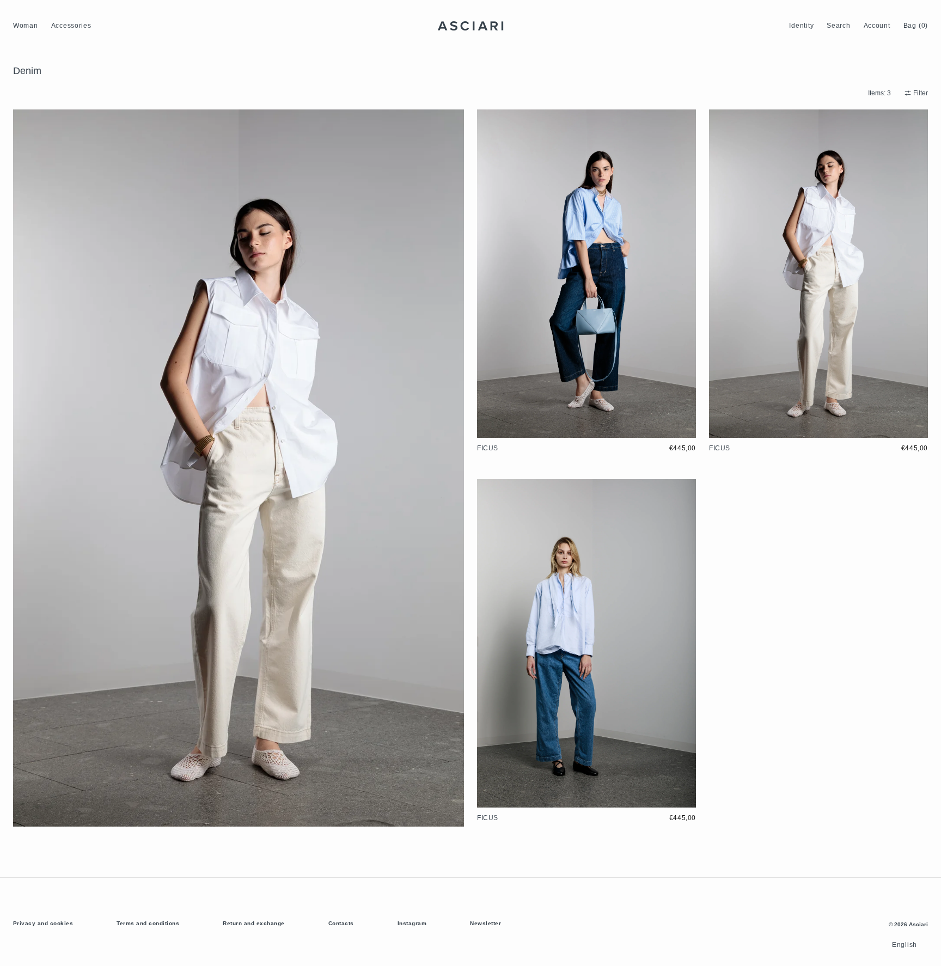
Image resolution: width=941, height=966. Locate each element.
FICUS (487, 448)
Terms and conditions (148, 923)
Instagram (412, 923)
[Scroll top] (925, 950)
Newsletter (485, 923)
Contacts (341, 923)
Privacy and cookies (43, 923)
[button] (801, 26)
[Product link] (586, 284)
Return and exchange (253, 923)
